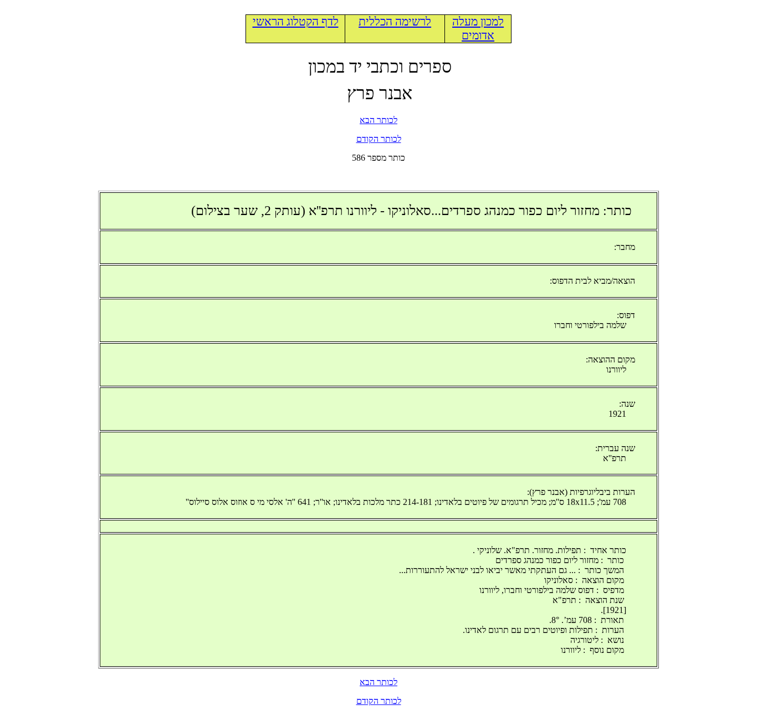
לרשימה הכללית (395, 21)
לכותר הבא (378, 120)
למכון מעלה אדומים (478, 28)
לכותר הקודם (378, 139)
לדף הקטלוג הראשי (296, 21)
